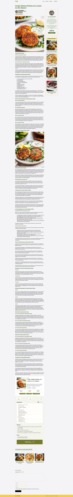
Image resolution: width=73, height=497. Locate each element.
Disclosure (56, 495)
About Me (47, 1)
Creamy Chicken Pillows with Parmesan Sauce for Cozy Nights (20, 462)
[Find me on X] (50, 30)
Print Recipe (29, 387)
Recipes (51, 1)
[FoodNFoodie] (16, 1)
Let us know (26, 442)
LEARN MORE (52, 32)
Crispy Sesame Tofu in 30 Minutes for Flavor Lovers (39, 462)
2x (39, 402)
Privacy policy (51, 495)
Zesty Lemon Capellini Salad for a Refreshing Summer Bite (29, 462)
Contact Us (55, 1)
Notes (41, 399)
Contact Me (47, 495)
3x (40, 402)
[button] (41, 404)
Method (30, 399)
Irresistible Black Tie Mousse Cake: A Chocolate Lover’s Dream (51, 92)
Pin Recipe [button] (33, 387)
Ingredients (18, 399)
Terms (54, 495)
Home (43, 1)
